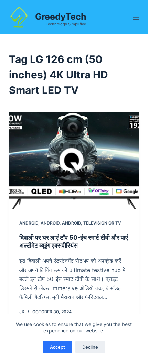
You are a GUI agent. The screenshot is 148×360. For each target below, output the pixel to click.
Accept (57, 347)
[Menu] (136, 17)
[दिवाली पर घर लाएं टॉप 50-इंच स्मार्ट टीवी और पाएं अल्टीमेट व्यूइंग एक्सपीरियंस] (74, 160)
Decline (90, 347)
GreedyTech (60, 16)
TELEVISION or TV (102, 223)
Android (28, 223)
